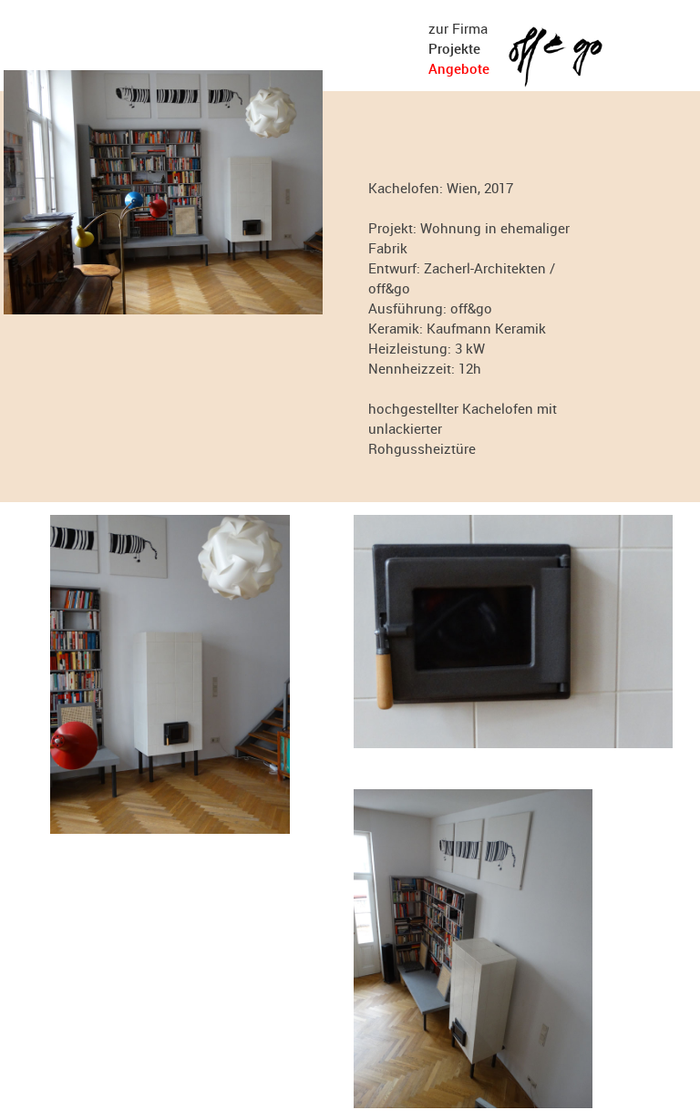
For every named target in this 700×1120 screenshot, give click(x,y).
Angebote (458, 68)
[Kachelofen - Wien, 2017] (163, 309)
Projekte (454, 48)
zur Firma (458, 28)
